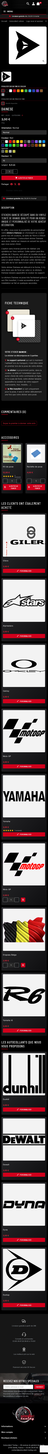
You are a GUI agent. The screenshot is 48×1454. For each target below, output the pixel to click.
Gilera (5, 560)
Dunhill (6, 1099)
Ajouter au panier (24, 178)
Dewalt (6, 1164)
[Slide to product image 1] (6, 77)
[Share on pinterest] (19, 184)
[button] (28, 3)
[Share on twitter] (15, 184)
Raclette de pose (34, 466)
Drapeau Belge (9, 955)
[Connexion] (33, 4)
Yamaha (6, 821)
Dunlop (6, 1295)
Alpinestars (8, 626)
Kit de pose (8, 466)
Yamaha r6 (8, 1020)
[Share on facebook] (11, 184)
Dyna (5, 1230)
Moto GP (7, 756)
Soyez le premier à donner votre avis (19, 423)
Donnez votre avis (14, 190)
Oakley (6, 691)
